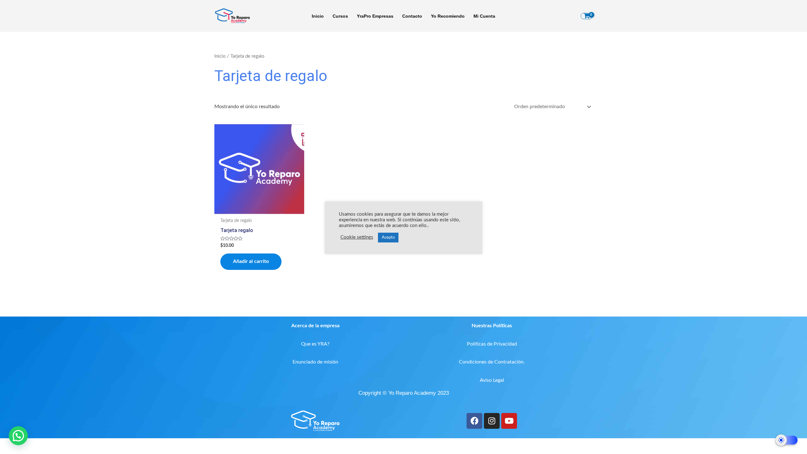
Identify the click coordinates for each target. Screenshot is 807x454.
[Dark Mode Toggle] (786, 440)
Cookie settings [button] (356, 237)
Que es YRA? (315, 343)
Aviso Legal (492, 380)
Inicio (318, 16)
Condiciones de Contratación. (492, 361)
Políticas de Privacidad (492, 343)
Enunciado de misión (315, 361)
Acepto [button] (388, 238)
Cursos (340, 16)
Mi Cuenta (484, 16)
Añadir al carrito (251, 261)
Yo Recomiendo (448, 16)
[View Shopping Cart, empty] (587, 16)
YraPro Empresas (375, 16)
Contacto (412, 16)
